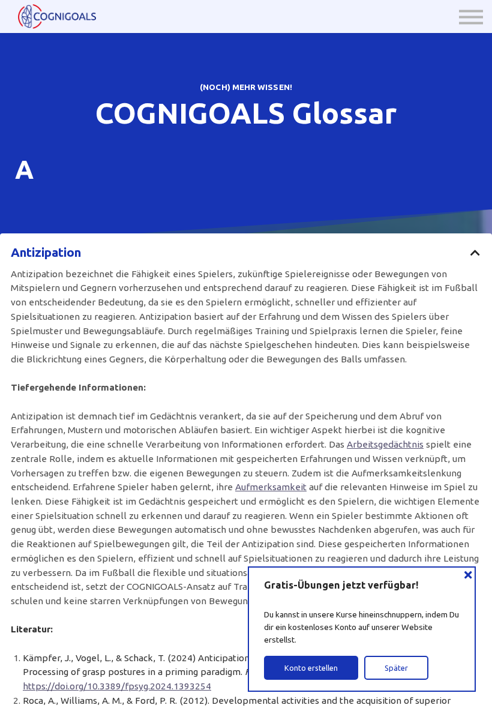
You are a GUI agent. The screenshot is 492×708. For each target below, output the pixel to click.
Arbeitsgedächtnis (385, 444)
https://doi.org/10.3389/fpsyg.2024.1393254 (117, 686)
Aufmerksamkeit (271, 487)
